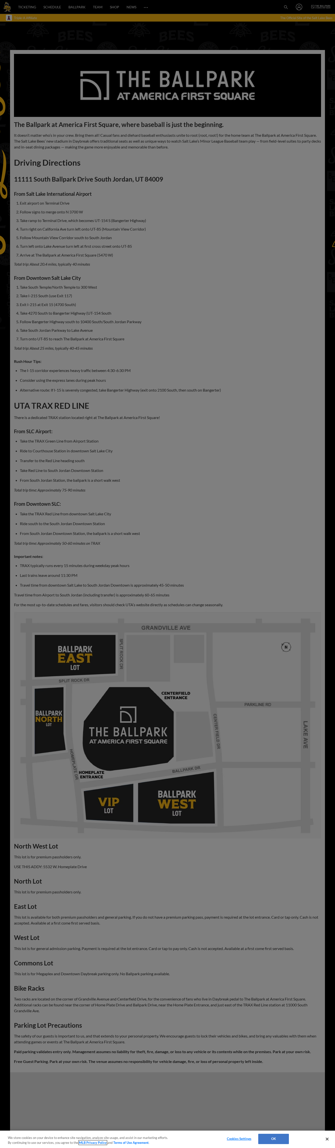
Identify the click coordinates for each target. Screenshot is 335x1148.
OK (273, 1139)
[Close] (327, 1139)
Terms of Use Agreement (131, 1143)
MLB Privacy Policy (93, 1143)
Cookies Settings (239, 1139)
